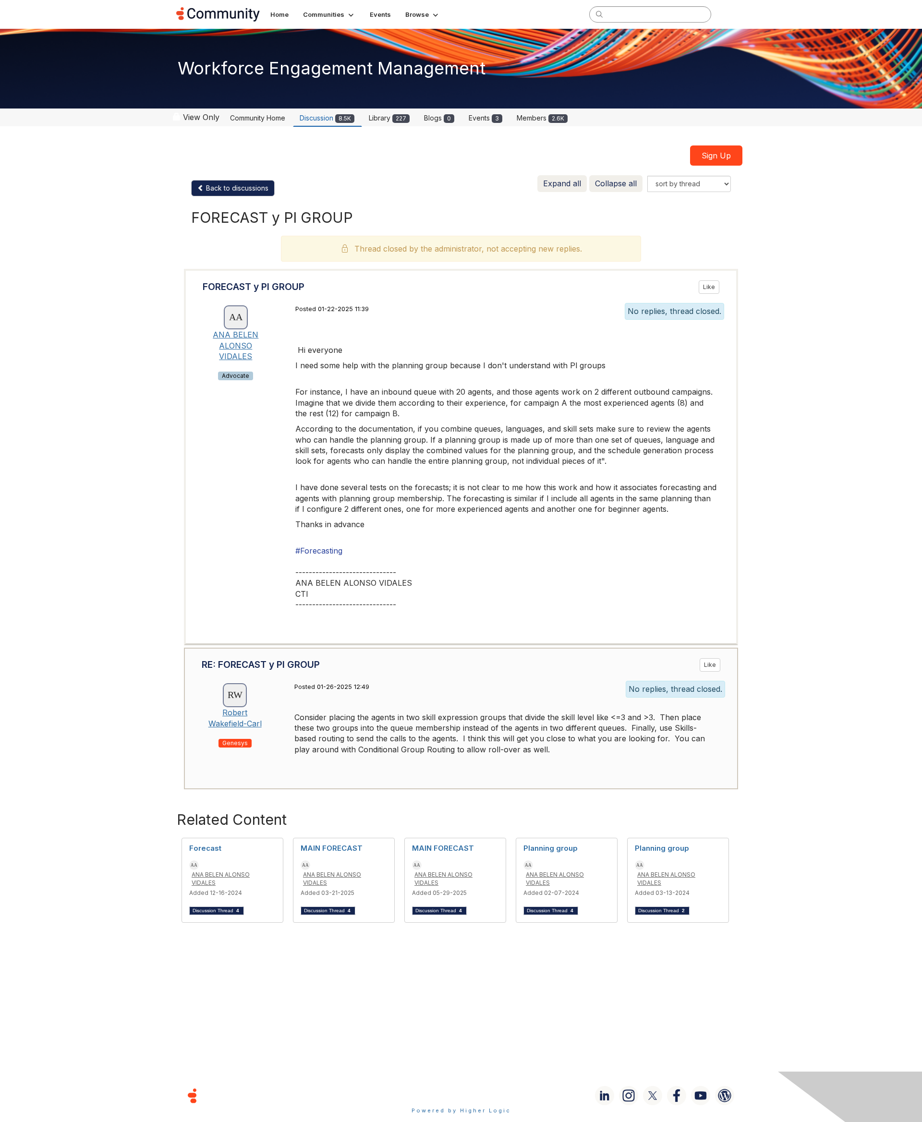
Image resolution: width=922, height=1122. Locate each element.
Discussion (325, 118)
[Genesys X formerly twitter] (652, 1095)
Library (387, 118)
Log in (733, 14)
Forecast (205, 848)
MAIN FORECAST (332, 848)
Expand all (562, 183)
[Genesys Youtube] (700, 1095)
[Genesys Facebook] (676, 1095)
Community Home (257, 118)
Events (484, 118)
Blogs (437, 118)
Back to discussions (236, 188)
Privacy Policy (492, 1095)
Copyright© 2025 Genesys (258, 1095)
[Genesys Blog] (724, 1095)
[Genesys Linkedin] (604, 1095)
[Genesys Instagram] (628, 1095)
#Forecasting (318, 550)
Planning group (550, 848)
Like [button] (709, 286)
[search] (599, 14)
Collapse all (616, 183)
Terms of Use (427, 1095)
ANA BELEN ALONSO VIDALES (235, 345)
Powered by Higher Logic (461, 1110)
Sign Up (716, 155)
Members (540, 118)
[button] (329, 14)
